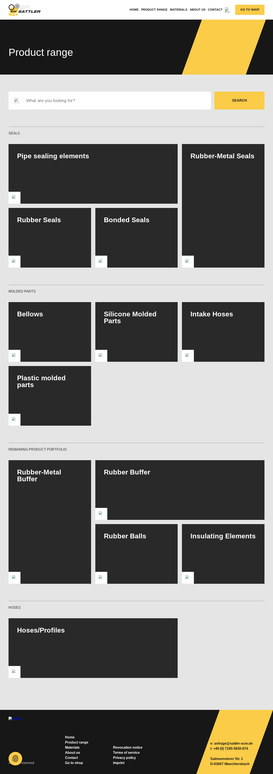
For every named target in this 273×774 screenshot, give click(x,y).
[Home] (27, 9)
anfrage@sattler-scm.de (233, 743)
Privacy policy (124, 758)
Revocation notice (127, 747)
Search (239, 100)
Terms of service (126, 752)
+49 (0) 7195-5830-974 (230, 748)
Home (134, 9)
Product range (154, 9)
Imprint (118, 763)
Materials (178, 9)
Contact (215, 9)
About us (197, 9)
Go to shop (249, 9)
